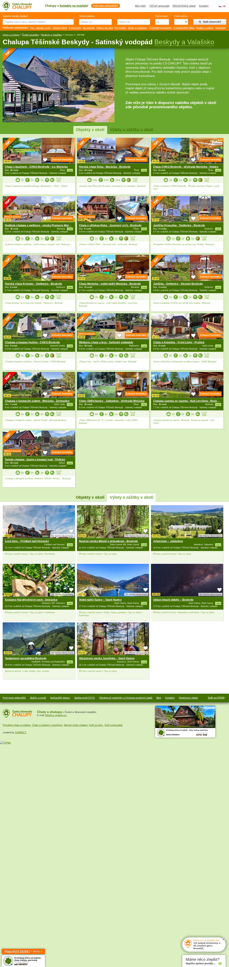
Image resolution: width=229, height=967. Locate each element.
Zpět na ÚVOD (216, 697)
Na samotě (89, 27)
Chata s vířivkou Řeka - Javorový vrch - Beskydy (110, 225)
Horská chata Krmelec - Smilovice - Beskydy (33, 283)
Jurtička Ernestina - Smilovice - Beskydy (179, 225)
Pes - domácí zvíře (40, 27)
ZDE (59, 180)
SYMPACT (20, 732)
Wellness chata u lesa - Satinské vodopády (106, 342)
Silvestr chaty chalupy (75, 725)
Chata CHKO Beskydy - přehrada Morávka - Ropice (185, 166)
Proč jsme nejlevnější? (105, 5)
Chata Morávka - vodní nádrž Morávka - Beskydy (110, 283)
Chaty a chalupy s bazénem (47, 725)
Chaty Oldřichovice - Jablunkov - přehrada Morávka (111, 401)
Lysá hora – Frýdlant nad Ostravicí (27, 541)
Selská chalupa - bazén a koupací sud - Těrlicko (35, 459)
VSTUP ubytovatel (159, 5)
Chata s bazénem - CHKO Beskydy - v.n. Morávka (36, 166)
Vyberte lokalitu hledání (15, 16)
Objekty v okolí (90, 129)
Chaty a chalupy (11, 35)
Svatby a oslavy (205, 27)
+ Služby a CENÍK (23, 952)
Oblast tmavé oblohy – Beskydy (173, 599)
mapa (70, 545)
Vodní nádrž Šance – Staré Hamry (100, 599)
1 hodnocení (217, 143)
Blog (158, 697)
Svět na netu (96, 725)
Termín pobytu (87, 16)
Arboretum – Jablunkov (168, 541)
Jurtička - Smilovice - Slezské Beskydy (178, 283)
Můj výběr (140, 5)
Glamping (220, 27)
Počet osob (161, 16)
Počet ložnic (180, 16)
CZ (220, 6)
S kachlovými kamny (160, 27)
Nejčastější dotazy (60, 697)
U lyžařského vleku (184, 27)
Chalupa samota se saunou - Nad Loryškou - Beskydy (187, 401)
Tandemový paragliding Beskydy (26, 658)
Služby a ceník (38, 697)
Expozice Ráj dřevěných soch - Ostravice (31, 599)
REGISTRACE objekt (184, 5)
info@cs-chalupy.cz (56, 715)
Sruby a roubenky (137, 27)
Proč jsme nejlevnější (14, 697)
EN (224, 6)
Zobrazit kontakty (62, 159)
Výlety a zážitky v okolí (131, 129)
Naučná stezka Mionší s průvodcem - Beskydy (108, 541)
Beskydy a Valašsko (51, 35)
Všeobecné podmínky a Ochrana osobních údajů (125, 697)
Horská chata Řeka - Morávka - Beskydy (105, 166)
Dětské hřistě (60, 27)
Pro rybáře (120, 27)
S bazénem (75, 27)
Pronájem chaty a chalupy (17, 725)
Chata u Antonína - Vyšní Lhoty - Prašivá (178, 342)
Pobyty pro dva (104, 27)
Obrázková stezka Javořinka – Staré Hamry (107, 658)
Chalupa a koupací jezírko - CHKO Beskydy (32, 342)
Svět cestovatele (113, 725)
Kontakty (204, 5)
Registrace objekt (188, 697)
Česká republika (30, 35)
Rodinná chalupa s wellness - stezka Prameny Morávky (40, 225)
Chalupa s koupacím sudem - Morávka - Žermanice (37, 401)
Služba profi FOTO (84, 697)
